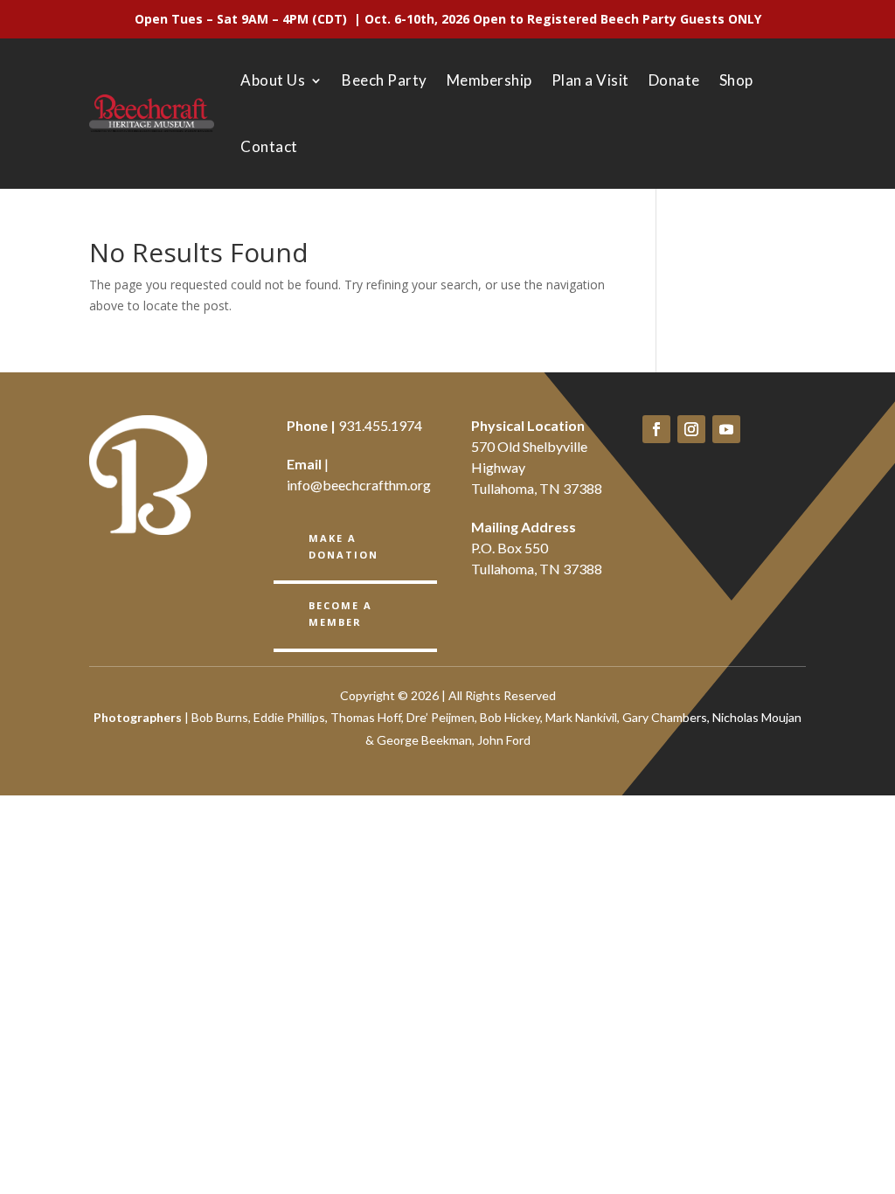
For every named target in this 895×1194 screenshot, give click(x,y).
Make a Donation (343, 546)
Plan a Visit (590, 80)
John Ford (504, 739)
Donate (674, 80)
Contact (269, 146)
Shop (736, 80)
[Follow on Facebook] (656, 429)
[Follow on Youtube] (726, 429)
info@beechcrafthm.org (359, 484)
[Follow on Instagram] (691, 429)
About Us (272, 80)
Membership (489, 80)
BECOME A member (340, 613)
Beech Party (384, 80)
